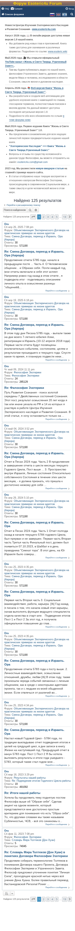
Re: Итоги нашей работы (22, 793)
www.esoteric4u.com (44, 29)
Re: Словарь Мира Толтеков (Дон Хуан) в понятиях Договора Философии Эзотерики (36, 854)
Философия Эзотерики (27, 372)
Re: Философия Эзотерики (24, 387)
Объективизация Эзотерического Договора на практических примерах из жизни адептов (36, 232)
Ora (6, 224)
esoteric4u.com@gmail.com (32, 162)
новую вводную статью (50, 168)
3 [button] (48, 217)
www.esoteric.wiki (57, 51)
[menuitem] (5, 9)
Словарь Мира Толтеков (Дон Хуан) (33, 840)
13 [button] (64, 217)
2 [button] (43, 217)
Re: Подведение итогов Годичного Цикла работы (41, 780)
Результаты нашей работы (30, 777)
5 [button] (56, 217)
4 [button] (52, 217)
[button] (33, 216)
